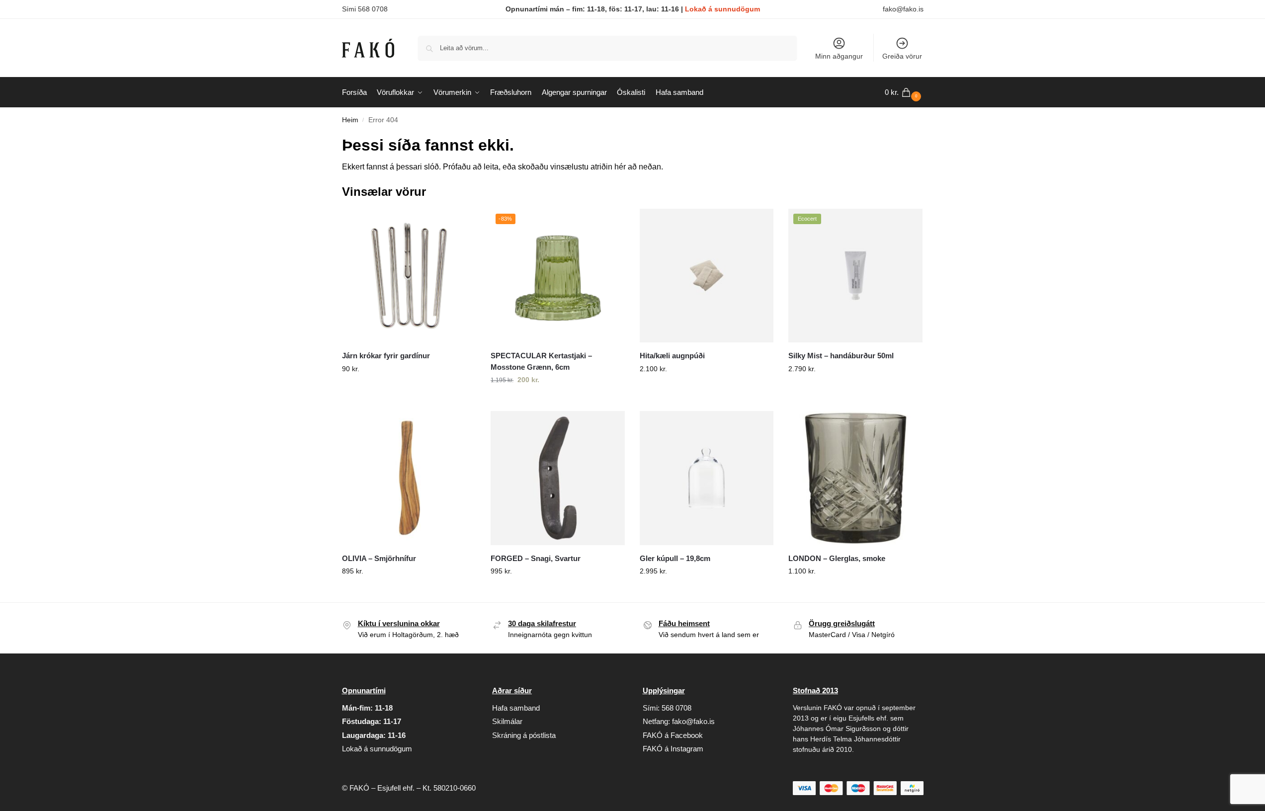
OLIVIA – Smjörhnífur (379, 558)
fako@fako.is (903, 9)
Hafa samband (516, 708)
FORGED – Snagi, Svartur (536, 558)
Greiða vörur (902, 56)
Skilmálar (507, 721)
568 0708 (676, 708)
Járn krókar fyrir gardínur (386, 355)
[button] (904, 92)
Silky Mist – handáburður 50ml (841, 355)
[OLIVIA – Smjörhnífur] (409, 478)
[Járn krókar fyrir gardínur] (409, 276)
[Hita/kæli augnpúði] (707, 276)
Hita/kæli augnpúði (672, 355)
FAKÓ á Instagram (673, 748)
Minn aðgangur (839, 56)
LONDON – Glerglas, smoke (836, 558)
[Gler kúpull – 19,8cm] (707, 478)
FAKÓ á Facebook (673, 735)
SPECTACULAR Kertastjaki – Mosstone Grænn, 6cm (541, 361)
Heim (350, 120)
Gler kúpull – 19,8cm (675, 558)
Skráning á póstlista (524, 735)
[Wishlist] (460, 223)
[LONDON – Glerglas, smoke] (855, 478)
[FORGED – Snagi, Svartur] (558, 478)
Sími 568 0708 (365, 9)
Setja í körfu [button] (408, 390)
